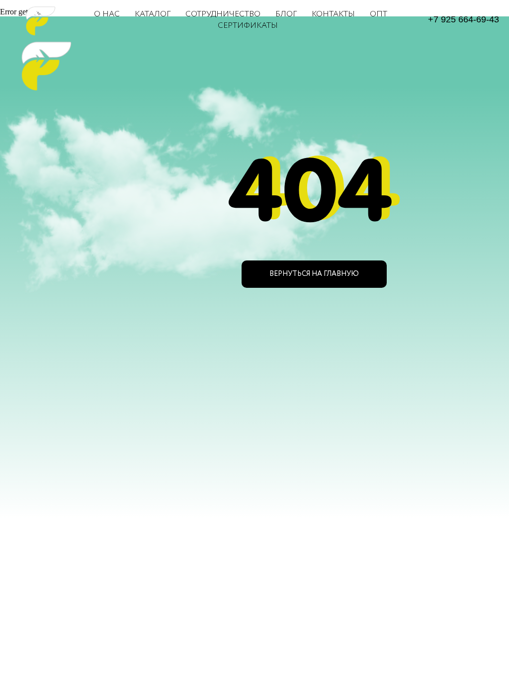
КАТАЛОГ (152, 14)
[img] (41, 64)
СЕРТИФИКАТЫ (248, 25)
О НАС (107, 14)
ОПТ (378, 14)
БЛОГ (286, 14)
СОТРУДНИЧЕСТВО (222, 14)
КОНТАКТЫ (333, 14)
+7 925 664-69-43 (463, 19)
